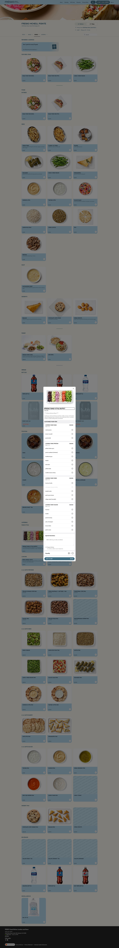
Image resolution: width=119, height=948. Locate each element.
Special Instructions (50, 535)
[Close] (73, 388)
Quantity (47, 553)
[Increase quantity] (73, 553)
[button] (59, 397)
